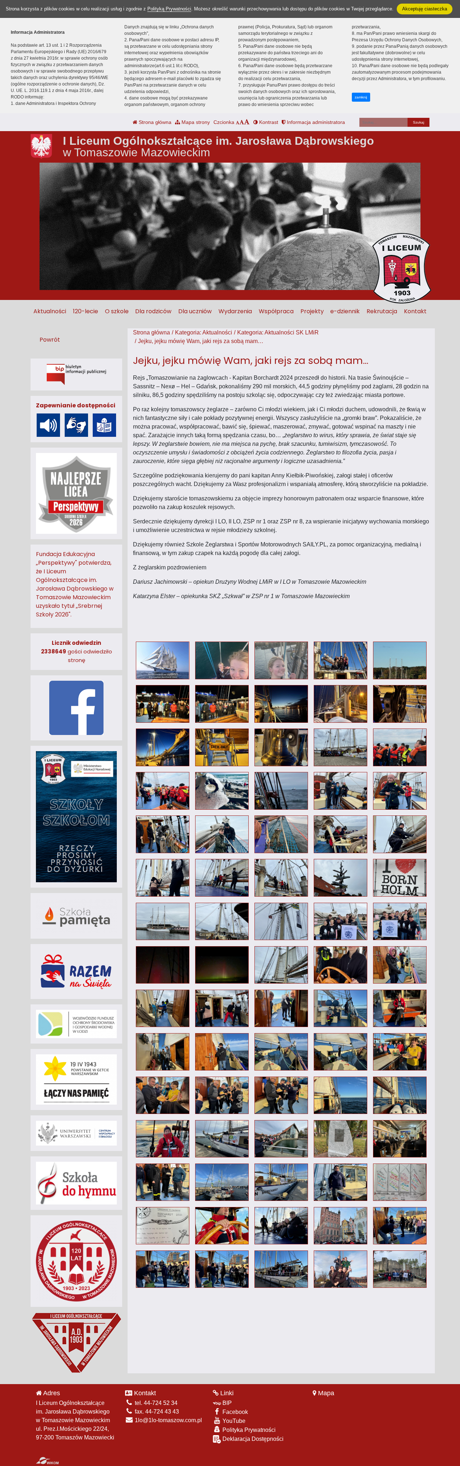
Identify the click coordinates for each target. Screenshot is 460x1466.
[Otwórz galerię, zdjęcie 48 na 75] (281, 1051)
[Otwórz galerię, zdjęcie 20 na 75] (399, 790)
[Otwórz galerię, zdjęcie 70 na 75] (399, 1225)
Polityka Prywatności (248, 1430)
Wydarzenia (235, 311)
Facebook (234, 1412)
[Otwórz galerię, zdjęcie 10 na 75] (399, 703)
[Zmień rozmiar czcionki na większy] (241, 122)
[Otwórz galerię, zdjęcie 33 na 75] (281, 921)
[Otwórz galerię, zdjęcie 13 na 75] (281, 747)
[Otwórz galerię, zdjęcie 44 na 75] (340, 1008)
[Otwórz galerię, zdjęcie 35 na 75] (399, 921)
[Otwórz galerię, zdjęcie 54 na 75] (340, 1095)
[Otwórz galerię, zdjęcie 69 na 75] (340, 1225)
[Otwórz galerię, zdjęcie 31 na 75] (162, 921)
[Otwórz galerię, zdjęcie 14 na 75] (340, 747)
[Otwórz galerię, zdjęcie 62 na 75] (222, 1182)
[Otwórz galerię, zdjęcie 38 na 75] (281, 965)
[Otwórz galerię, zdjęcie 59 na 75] (340, 1138)
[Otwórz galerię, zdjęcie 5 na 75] (399, 660)
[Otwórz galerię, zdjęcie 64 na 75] (340, 1182)
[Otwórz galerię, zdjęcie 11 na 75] (162, 747)
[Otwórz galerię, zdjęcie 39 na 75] (340, 965)
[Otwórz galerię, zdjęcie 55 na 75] (399, 1095)
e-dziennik (345, 311)
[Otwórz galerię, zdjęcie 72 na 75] (222, 1269)
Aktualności (49, 311)
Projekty (312, 311)
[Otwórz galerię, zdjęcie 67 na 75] (222, 1225)
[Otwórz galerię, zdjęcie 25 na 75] (399, 834)
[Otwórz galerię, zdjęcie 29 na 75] (340, 877)
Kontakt (415, 311)
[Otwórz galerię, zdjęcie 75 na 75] (399, 1269)
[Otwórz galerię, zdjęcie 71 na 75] (162, 1269)
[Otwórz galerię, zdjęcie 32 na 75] (222, 921)
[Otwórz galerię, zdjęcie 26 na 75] (162, 877)
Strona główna (154, 122)
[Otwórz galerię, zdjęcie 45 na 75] (399, 1008)
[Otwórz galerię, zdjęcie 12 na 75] (222, 747)
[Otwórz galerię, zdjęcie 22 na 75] (222, 834)
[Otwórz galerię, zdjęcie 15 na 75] (399, 747)
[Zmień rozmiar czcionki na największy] (247, 122)
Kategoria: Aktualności (203, 332)
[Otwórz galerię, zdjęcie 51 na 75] (162, 1095)
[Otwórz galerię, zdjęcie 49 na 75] (340, 1051)
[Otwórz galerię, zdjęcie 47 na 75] (222, 1051)
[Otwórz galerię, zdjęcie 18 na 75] (281, 790)
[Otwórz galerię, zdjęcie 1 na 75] (162, 660)
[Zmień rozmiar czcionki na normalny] (237, 122)
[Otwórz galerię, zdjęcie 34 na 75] (340, 921)
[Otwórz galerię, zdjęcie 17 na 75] (222, 790)
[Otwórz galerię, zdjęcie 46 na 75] (162, 1051)
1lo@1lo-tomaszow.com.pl (167, 1420)
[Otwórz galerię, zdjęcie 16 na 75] (162, 790)
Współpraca (276, 311)
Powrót (50, 340)
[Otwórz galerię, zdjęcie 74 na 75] (340, 1269)
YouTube (233, 1421)
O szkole (117, 311)
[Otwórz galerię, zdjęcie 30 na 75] (399, 877)
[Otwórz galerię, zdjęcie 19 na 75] (340, 790)
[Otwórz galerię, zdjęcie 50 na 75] (399, 1051)
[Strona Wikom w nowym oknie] (47, 1460)
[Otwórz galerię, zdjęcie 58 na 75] (281, 1138)
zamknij (361, 97)
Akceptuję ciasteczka (424, 8)
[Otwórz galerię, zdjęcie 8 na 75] (281, 703)
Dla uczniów (195, 311)
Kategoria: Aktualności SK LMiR (278, 332)
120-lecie (85, 311)
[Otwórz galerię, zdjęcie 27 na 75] (222, 877)
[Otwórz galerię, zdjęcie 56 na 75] (162, 1138)
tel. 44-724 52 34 (155, 1403)
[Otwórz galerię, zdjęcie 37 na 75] (222, 965)
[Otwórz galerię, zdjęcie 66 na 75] (162, 1225)
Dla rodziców (153, 311)
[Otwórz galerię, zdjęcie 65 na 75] (399, 1182)
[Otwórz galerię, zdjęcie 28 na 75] (281, 877)
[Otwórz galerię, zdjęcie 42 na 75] (222, 1008)
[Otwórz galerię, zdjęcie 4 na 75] (340, 660)
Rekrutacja (382, 311)
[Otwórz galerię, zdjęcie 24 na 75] (340, 834)
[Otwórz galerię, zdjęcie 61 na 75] (162, 1182)
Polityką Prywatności (169, 8)
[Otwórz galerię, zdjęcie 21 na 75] (162, 834)
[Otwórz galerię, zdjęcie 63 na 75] (281, 1182)
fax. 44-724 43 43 (156, 1412)
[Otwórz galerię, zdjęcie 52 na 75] (222, 1095)
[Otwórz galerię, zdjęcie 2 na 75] (222, 660)
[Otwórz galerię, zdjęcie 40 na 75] (399, 965)
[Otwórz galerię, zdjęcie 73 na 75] (281, 1269)
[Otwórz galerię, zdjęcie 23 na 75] (281, 834)
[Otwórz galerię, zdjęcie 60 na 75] (399, 1138)
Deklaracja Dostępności (252, 1439)
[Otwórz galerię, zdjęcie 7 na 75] (222, 703)
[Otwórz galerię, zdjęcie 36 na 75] (162, 965)
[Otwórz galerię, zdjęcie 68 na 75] (281, 1225)
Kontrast (268, 122)
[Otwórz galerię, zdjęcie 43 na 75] (281, 1008)
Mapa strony (195, 122)
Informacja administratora (315, 122)
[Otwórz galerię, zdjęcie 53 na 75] (281, 1095)
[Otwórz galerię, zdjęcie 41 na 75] (162, 1008)
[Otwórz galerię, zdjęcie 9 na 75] (340, 703)
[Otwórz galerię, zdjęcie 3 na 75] (281, 660)
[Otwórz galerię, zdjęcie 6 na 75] (162, 703)
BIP (226, 1403)
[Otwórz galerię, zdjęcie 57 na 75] (222, 1138)
